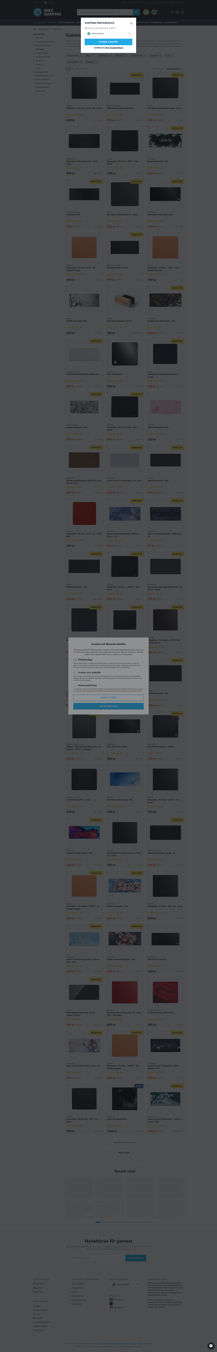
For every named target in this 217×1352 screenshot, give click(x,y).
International (98, 33)
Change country (108, 42)
